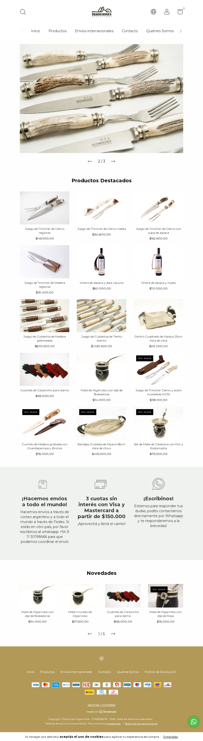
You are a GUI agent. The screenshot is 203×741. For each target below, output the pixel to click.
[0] (178, 12)
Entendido (170, 737)
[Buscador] (24, 12)
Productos (58, 31)
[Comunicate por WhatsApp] (193, 721)
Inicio (35, 31)
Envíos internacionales (94, 31)
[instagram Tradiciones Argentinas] (101, 659)
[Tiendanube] (101, 712)
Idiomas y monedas (101, 705)
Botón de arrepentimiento (141, 723)
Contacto (130, 31)
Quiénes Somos (160, 31)
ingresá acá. (113, 723)
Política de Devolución (160, 672)
